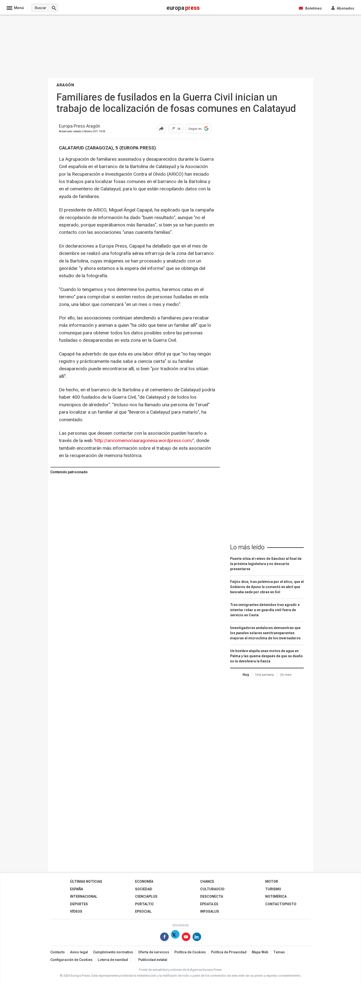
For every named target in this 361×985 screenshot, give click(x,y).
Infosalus (209, 911)
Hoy (246, 674)
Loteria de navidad (113, 959)
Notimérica (276, 896)
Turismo (273, 889)
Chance (207, 881)
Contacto (57, 952)
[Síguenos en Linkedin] (197, 938)
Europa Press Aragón (79, 126)
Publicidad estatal (152, 959)
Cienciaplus (146, 896)
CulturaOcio (212, 889)
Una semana (264, 674)
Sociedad (143, 889)
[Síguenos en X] (175, 938)
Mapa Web (260, 952)
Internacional (83, 896)
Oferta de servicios (153, 952)
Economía (144, 881)
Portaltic (144, 904)
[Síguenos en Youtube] (186, 938)
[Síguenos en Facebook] (164, 938)
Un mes (286, 674)
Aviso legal (79, 952)
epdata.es (209, 904)
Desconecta (211, 896)
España (76, 889)
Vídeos (76, 911)
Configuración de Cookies (71, 959)
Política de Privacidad (229, 952)
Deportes (79, 904)
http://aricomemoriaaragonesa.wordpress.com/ (144, 440)
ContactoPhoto (280, 904)
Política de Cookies (190, 952)
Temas (279, 952)
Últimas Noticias (86, 881)
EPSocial (143, 911)
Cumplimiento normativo (113, 952)
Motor (271, 881)
